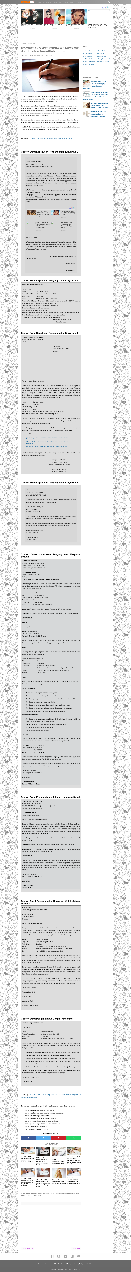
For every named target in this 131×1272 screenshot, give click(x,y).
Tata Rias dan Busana (29, 6)
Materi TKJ (57, 2)
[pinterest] (58, 1138)
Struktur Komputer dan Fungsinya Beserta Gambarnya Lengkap (98, 114)
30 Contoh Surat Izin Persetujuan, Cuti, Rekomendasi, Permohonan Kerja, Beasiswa (42, 1161)
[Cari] (109, 2)
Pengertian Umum (103, 61)
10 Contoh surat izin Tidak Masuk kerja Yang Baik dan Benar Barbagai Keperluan (58, 1160)
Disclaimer (90, 1263)
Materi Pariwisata (89, 64)
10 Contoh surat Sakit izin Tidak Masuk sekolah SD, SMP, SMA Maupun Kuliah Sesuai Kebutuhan (74, 1160)
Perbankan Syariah (84, 2)
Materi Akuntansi (89, 59)
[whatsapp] (73, 1138)
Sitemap (68, 1263)
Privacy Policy (79, 1263)
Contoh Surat (88, 51)
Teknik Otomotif (69, 2)
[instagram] (59, 1257)
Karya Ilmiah (88, 56)
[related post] (28, 1150)
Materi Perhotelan (44, 2)
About (40, 1263)
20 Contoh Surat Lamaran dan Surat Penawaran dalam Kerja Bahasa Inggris (73, 1180)
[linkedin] (72, 1257)
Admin (26, 55)
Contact (47, 1263)
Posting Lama (76, 1248)
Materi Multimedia (90, 61)
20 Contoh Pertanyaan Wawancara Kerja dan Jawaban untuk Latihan (50, 138)
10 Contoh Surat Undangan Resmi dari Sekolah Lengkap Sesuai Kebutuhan (99, 105)
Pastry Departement (104, 59)
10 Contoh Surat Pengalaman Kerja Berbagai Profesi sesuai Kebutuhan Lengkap (47, 438)
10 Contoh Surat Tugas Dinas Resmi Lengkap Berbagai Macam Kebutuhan (47, 442)
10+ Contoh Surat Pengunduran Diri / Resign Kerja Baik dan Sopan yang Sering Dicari (43, 1183)
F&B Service (88, 53)
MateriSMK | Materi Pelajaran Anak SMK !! (69, 1269)
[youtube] (79, 1257)
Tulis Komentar (49, 55)
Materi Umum (102, 56)
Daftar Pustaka (58, 1263)
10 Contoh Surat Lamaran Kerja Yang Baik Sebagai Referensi (59, 1181)
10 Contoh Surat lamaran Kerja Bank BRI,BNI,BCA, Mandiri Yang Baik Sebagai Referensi (27, 1182)
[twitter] (43, 1138)
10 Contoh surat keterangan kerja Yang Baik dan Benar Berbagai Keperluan (27, 1159)
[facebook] (28, 1138)
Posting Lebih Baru (27, 1248)
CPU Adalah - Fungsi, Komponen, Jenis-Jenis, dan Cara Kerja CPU (46, 446)
